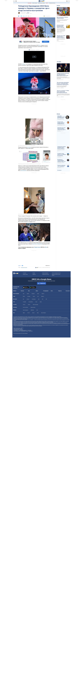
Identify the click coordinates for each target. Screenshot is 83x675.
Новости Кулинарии (35, 304)
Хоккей (34, 296)
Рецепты (24, 304)
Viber (46, 247)
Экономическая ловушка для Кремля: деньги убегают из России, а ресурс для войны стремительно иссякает (61, 147)
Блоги (52, 290)
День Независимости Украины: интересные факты (62, 18)
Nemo (40, 45)
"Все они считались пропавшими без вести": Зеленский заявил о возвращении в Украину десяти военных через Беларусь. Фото (63, 83)
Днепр (38, 293)
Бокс (38, 296)
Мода (38, 312)
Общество (60, 290)
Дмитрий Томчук (59, 167)
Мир (29, 290)
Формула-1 (42, 296)
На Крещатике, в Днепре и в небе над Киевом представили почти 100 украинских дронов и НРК (63, 95)
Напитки (29, 304)
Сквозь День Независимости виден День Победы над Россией (61, 117)
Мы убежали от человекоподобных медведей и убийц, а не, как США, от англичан (61, 160)
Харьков (28, 293)
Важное (58, 5)
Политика (22, 290)
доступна (29, 147)
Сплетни (28, 312)
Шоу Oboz (28, 12)
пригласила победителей (37, 243)
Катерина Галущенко (23, 12)
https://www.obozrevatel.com (41, 316)
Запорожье (33, 293)
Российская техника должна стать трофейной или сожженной (61, 154)
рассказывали (23, 170)
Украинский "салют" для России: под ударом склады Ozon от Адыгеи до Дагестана (61, 128)
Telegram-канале (37, 247)
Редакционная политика (24, 267)
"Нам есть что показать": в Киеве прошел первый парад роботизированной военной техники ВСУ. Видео (63, 91)
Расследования (45, 290)
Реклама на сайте (25, 274)
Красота (33, 312)
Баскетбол (28, 296)
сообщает (23, 64)
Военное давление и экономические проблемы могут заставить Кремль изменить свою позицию (63, 78)
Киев (23, 293)
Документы (34, 274)
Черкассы (43, 293)
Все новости (68, 290)
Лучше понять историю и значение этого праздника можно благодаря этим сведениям (62, 20)
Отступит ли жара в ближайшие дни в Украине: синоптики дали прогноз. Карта (60, 26)
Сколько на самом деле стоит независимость (61, 166)
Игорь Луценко (59, 119)
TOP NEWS (59, 61)
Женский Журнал (43, 312)
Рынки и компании (25, 307)
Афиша (24, 312)
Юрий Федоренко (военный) (60, 149)
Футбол (24, 296)
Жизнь (37, 290)
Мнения (58, 113)
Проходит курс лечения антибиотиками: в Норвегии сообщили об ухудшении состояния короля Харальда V (61, 36)
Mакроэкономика (33, 307)
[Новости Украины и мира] (36, 267)
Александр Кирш (59, 162)
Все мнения (59, 170)
